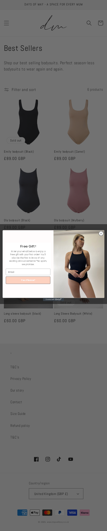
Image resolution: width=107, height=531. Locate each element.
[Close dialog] (101, 233)
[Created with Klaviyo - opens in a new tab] (53, 299)
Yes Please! (28, 280)
